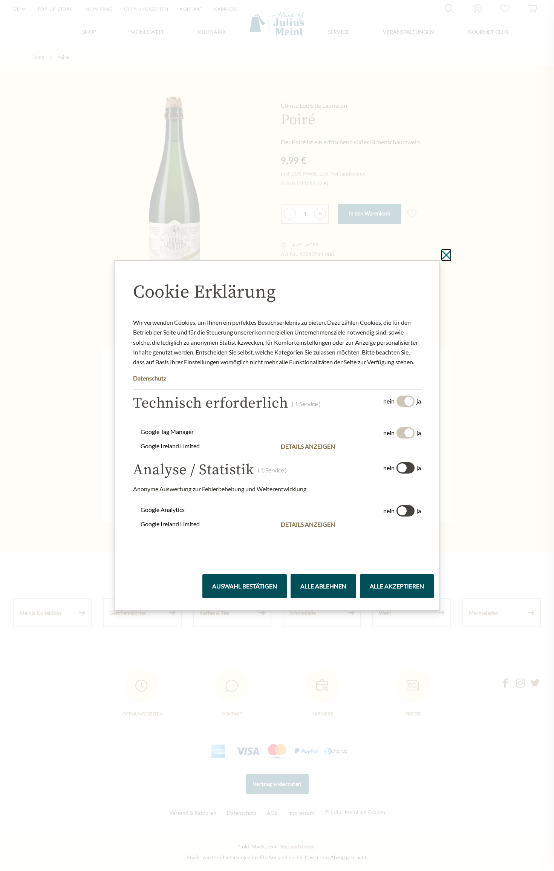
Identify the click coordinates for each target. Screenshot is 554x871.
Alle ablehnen (323, 586)
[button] (351, 446)
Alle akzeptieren (397, 586)
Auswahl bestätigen (244, 586)
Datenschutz (149, 378)
